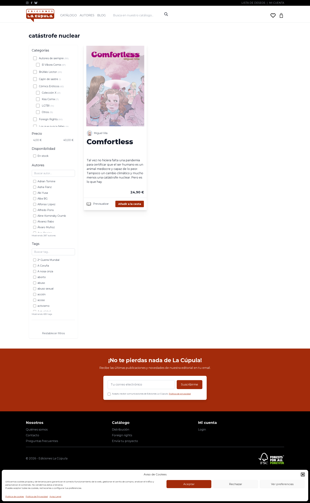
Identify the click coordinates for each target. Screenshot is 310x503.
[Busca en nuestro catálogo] (138, 15)
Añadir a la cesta (129, 204)
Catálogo (68, 15)
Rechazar (235, 484)
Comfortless (110, 141)
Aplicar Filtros (53, 326)
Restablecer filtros (53, 333)
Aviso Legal (55, 496)
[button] (303, 474)
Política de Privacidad (37, 496)
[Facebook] (31, 2)
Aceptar (188, 484)
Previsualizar (100, 203)
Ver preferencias (282, 484)
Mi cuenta (276, 2)
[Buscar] (166, 14)
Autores (87, 15)
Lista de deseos (253, 2)
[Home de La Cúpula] (40, 15)
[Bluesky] (35, 2)
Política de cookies (14, 496)
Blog (101, 15)
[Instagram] (27, 2)
